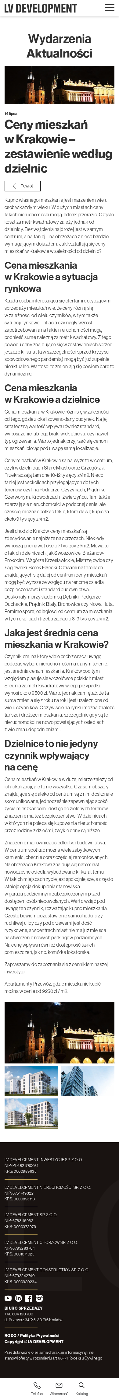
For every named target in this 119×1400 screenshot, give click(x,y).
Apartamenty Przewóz (28, 983)
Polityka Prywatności (40, 1335)
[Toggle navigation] (109, 8)
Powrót (26, 185)
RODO (11, 1335)
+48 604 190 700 (19, 1314)
